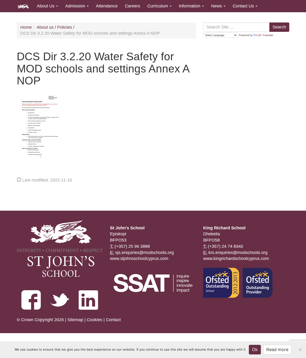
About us (45, 27)
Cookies (94, 319)
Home (26, 27)
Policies (64, 27)
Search (279, 27)
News (217, 6)
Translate (267, 35)
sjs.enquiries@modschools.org (144, 252)
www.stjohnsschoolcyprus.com (139, 258)
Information (190, 6)
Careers (132, 6)
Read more (277, 349)
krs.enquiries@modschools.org (238, 252)
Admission (75, 6)
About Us (46, 6)
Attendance (107, 6)
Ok (255, 349)
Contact (113, 319)
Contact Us (244, 6)
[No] (300, 349)
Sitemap (75, 319)
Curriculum (158, 6)
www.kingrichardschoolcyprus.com (236, 258)
